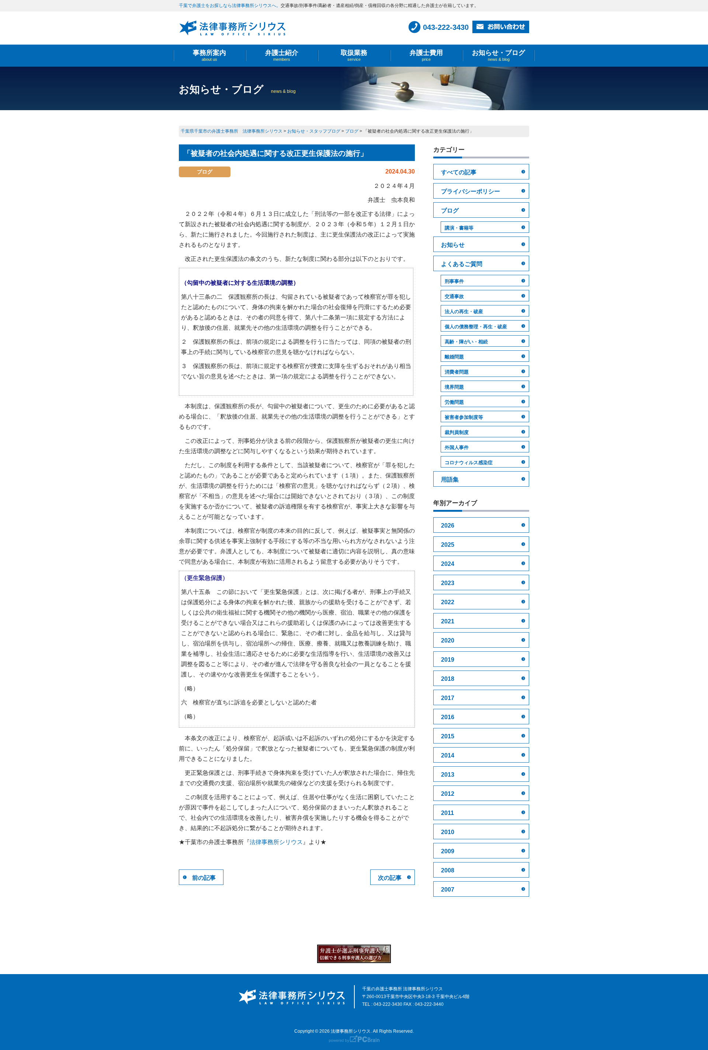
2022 (447, 602)
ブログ (450, 210)
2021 (447, 621)
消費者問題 (457, 372)
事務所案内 (209, 55)
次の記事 (390, 878)
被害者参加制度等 (464, 417)
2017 (447, 698)
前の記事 (204, 878)
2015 (447, 736)
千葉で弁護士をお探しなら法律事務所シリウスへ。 (230, 5)
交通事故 (454, 296)
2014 (447, 755)
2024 (447, 564)
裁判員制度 (457, 432)
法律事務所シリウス (276, 842)
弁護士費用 (426, 55)
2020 (447, 640)
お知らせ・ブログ (498, 55)
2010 (447, 832)
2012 (447, 794)
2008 (447, 870)
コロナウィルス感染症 (469, 462)
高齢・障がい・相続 (466, 341)
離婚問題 (454, 357)
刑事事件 (454, 281)
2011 (447, 813)
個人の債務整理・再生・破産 (476, 326)
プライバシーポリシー (470, 191)
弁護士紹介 (281, 55)
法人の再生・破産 (464, 311)
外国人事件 (457, 447)
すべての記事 (458, 172)
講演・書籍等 (459, 228)
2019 (447, 660)
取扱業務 (354, 55)
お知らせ (453, 245)
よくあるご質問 (461, 264)
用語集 (450, 479)
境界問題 (454, 387)
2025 (447, 545)
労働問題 (454, 402)
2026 (447, 525)
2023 (447, 583)
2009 (447, 851)
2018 (447, 679)
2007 (447, 889)
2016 (447, 717)
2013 (447, 774)
